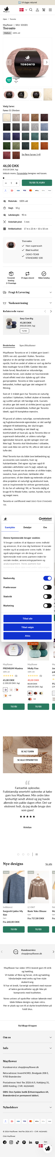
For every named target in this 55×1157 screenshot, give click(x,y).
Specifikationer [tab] (27, 345)
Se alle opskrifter (27, 760)
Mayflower (13, 1131)
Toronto (13, 19)
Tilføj (24, 331)
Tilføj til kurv (37, 182)
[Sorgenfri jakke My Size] (14, 887)
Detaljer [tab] (27, 527)
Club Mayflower (9, 1136)
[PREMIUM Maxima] (14, 649)
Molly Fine (33, 668)
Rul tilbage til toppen (27, 1025)
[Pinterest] (24, 1142)
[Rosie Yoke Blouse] (38, 887)
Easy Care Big (26, 318)
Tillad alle (27, 618)
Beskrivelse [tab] (9, 345)
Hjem (5, 19)
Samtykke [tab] (10, 527)
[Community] (37, 1142)
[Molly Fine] (38, 649)
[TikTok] (17, 1142)
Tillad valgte (27, 627)
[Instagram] (11, 1142)
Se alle (48, 863)
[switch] (47, 587)
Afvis (27, 636)
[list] (27, 62)
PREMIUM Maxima (13, 668)
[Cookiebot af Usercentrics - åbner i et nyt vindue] (39, 519)
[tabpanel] (27, 428)
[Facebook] (4, 1142)
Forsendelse (22, 173)
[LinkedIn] (30, 1142)
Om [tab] (45, 527)
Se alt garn (27, 751)
